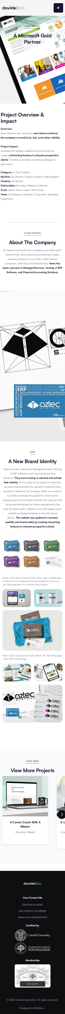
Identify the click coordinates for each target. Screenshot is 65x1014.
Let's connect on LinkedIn (32, 910)
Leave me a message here (32, 916)
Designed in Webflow (32, 1008)
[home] (14, 8)
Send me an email (32, 904)
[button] (58, 8)
